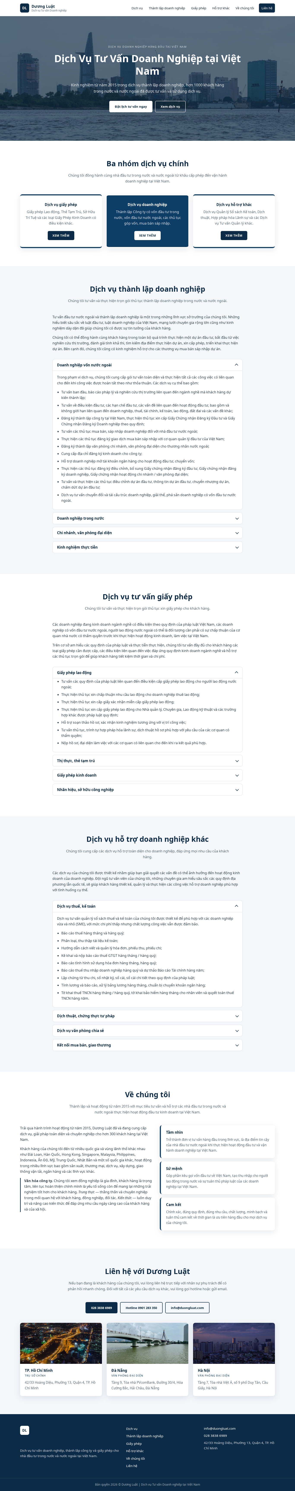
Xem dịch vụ (170, 106)
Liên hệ (267, 8)
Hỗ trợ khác (221, 8)
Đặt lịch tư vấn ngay (131, 106)
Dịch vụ (137, 8)
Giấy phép (198, 8)
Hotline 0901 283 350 (141, 1308)
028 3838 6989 (101, 1308)
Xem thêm (60, 235)
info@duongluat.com (187, 1308)
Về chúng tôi (245, 8)
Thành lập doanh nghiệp (167, 8)
